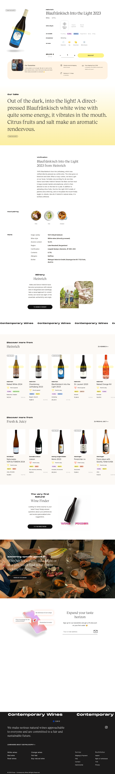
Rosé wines (11, 758)
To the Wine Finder (40, 526)
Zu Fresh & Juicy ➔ (101, 421)
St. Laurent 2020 (81, 384)
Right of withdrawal (101, 758)
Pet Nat (34, 755)
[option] (22, 31)
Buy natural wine (38, 758)
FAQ (76, 758)
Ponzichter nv (79, 459)
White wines (12, 752)
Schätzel (10, 456)
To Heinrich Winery (40, 307)
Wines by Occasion (20, 577)
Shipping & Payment (81, 755)
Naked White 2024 (14, 384)
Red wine (11, 755)
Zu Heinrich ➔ (103, 346)
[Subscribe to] (95, 632)
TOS (96, 761)
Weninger (78, 456)
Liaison (32, 459)
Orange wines (36, 752)
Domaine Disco (34, 456)
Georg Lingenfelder (59, 456)
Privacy (97, 765)
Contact (77, 761)
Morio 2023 (56, 459)
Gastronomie (79, 765)
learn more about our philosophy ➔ (21, 744)
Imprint (97, 755)
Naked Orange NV (104, 384)
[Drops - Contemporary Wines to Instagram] (106, 727)
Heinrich (50, 9)
